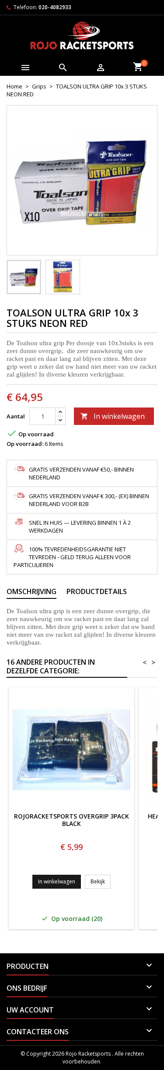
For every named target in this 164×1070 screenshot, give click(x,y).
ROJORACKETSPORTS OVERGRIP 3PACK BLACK (71, 820)
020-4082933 (54, 7)
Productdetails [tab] (96, 591)
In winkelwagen (112, 416)
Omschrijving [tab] (31, 591)
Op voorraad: (25, 444)
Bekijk (101, 881)
